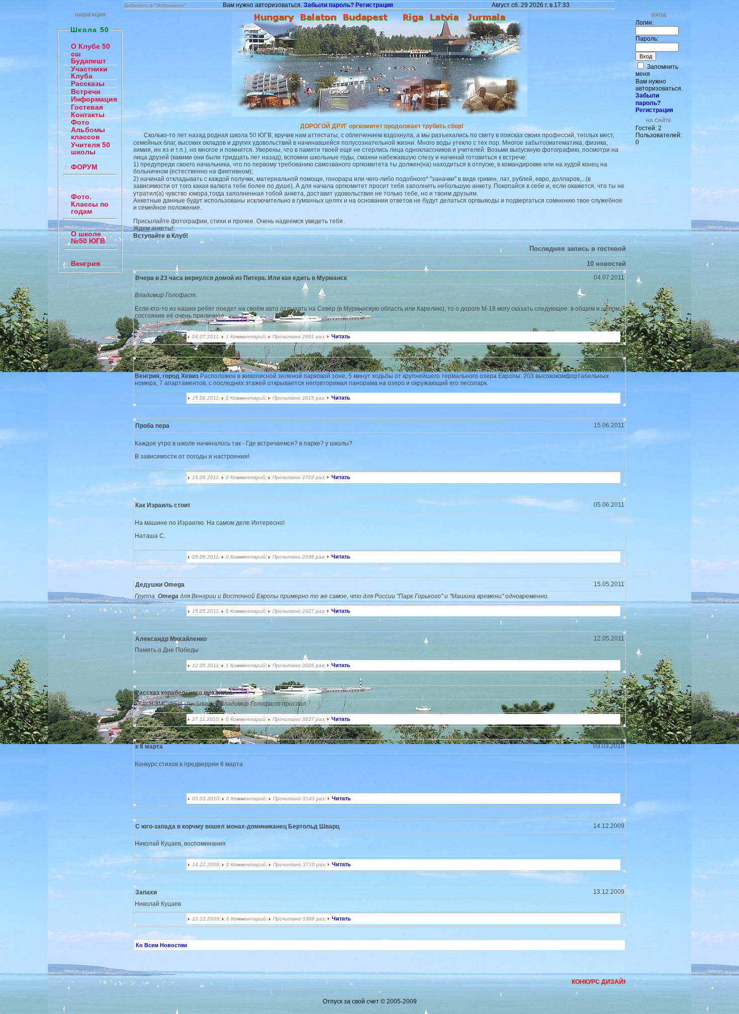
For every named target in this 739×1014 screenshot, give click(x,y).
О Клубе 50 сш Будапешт (90, 54)
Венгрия (85, 263)
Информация (94, 99)
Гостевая (87, 107)
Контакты (88, 115)
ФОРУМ (84, 167)
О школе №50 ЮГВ (88, 237)
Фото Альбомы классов (88, 130)
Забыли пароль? (329, 5)
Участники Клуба (89, 72)
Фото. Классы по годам (90, 204)
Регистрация (374, 5)
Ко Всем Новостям (161, 945)
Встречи (86, 92)
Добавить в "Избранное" (155, 5)
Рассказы (88, 83)
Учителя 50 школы (90, 148)
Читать (340, 336)
